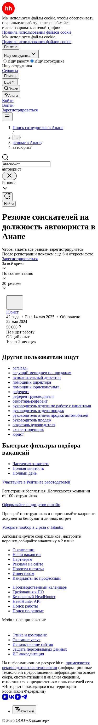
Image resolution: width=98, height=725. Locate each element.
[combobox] (26, 164)
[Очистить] (9, 176)
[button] (8, 100)
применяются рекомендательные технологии (46, 665)
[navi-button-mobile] (7, 116)
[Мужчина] (14, 302)
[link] (11, 88)
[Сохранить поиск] (7, 196)
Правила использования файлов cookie (36, 41)
